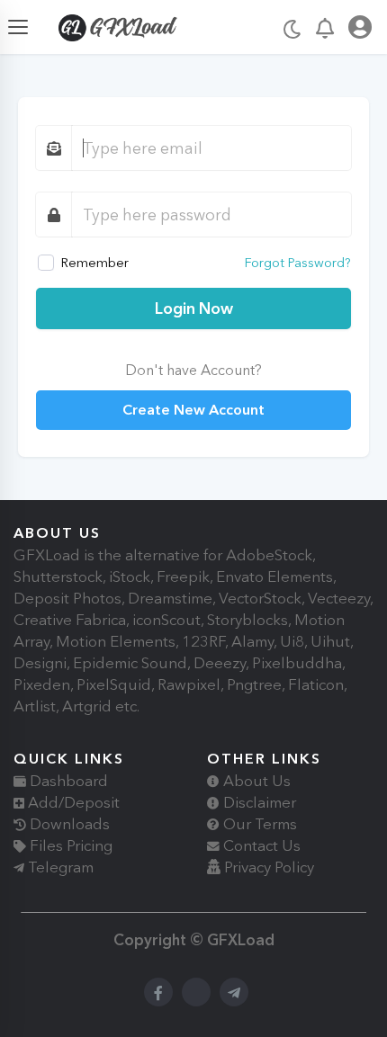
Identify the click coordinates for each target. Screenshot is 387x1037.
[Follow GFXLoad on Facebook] (158, 992)
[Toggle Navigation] (18, 27)
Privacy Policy (267, 867)
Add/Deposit (72, 802)
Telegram (59, 867)
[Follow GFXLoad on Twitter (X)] (196, 992)
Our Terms (258, 824)
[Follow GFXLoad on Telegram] (234, 992)
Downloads (68, 824)
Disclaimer (258, 802)
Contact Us (260, 845)
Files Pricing (69, 845)
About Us (255, 781)
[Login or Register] (360, 30)
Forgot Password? (298, 263)
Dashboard (67, 781)
